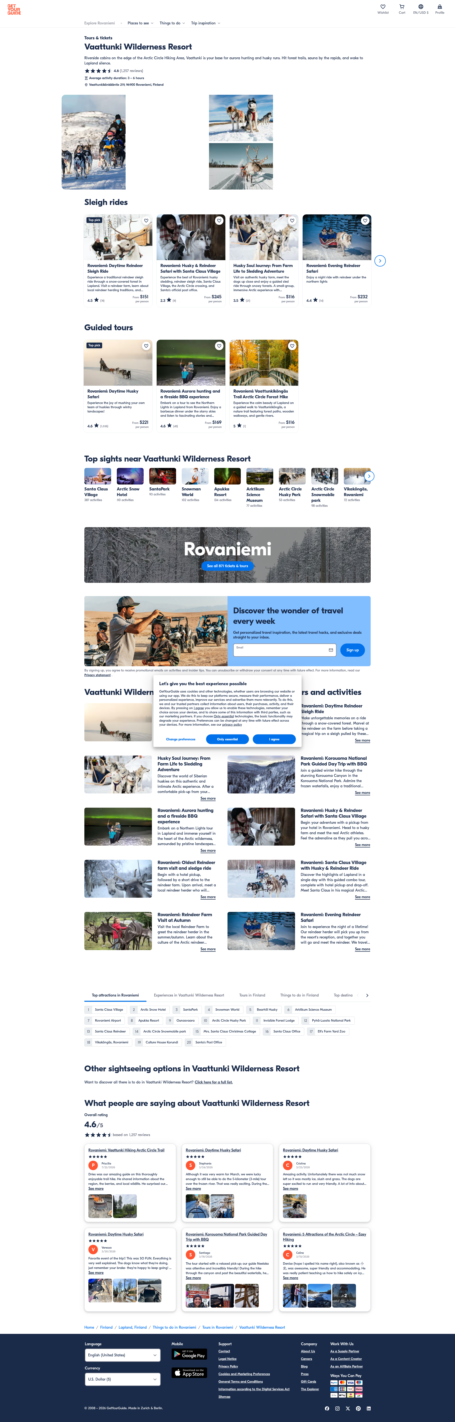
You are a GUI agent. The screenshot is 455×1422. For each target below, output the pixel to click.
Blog (304, 1366)
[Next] (380, 261)
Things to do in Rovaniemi (174, 1327)
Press (305, 1374)
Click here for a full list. (214, 1082)
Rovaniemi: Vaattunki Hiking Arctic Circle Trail (126, 1150)
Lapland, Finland (133, 1327)
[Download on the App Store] (189, 1373)
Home (89, 1327)
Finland (106, 1327)
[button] (97, 485)
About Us (308, 1351)
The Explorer (310, 1389)
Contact (224, 1351)
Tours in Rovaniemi (217, 1327)
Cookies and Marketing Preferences (244, 1374)
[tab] (115, 995)
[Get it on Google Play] (189, 1355)
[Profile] (440, 6)
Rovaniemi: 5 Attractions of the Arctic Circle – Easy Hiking (324, 1237)
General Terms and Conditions (240, 1382)
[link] (97, 485)
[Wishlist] (383, 6)
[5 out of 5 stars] (130, 1157)
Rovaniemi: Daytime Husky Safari (213, 1150)
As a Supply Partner (344, 1351)
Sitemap (224, 1397)
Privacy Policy (228, 1366)
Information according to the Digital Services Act (254, 1389)
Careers (306, 1359)
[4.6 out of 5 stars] (98, 71)
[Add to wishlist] (146, 220)
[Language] (421, 6)
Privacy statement (97, 675)
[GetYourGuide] (14, 9)
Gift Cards (308, 1382)
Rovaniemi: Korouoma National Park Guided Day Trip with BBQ (226, 1237)
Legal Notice (227, 1359)
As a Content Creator (346, 1359)
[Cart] (402, 6)
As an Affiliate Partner (346, 1366)
